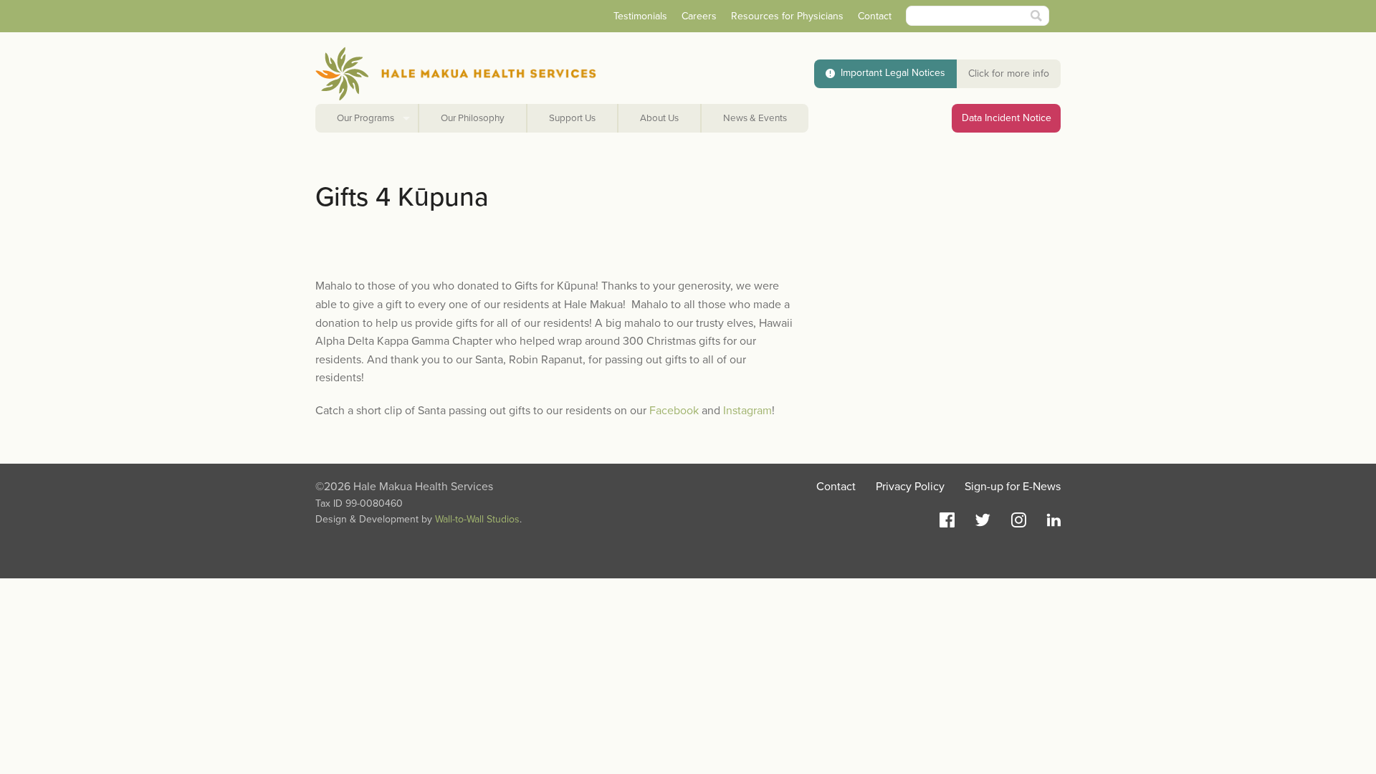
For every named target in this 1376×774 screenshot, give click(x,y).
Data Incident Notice (1006, 118)
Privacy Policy (910, 486)
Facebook (674, 410)
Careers (699, 16)
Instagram (747, 410)
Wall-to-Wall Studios (477, 519)
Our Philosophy (473, 118)
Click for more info (1008, 73)
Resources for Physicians (787, 16)
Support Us (572, 118)
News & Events (755, 118)
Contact (875, 16)
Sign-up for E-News (1013, 486)
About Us (659, 118)
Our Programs (365, 118)
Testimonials (640, 16)
